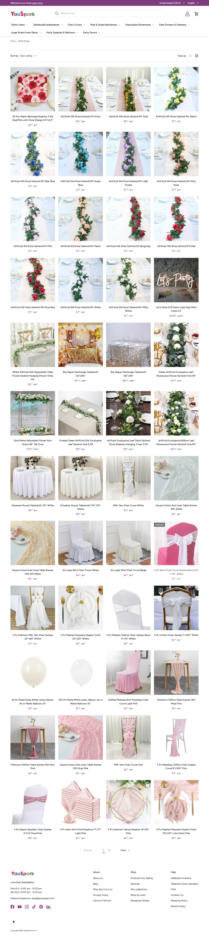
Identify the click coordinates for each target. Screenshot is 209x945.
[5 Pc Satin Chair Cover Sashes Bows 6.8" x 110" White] (176, 543)
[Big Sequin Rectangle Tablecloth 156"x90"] (128, 345)
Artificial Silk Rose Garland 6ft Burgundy (128, 246)
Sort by (14, 55)
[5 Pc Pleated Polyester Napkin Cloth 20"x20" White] (80, 608)
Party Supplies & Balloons (60, 32)
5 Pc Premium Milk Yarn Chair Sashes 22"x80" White (33, 637)
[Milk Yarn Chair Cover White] (128, 478)
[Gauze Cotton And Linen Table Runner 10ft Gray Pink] (80, 737)
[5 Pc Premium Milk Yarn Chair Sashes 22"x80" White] (32, 608)
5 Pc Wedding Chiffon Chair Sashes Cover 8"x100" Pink (176, 766)
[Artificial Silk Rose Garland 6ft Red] (176, 219)
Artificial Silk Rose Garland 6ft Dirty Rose (176, 183)
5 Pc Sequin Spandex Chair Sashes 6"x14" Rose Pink (32, 831)
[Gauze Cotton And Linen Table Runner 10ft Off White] (32, 543)
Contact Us (177, 895)
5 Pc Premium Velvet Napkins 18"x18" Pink (128, 831)
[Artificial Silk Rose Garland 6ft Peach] (80, 219)
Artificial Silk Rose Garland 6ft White (80, 307)
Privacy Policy (100, 895)
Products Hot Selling (142, 878)
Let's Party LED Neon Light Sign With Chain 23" (176, 309)
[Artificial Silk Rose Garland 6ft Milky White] (128, 280)
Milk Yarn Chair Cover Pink (128, 764)
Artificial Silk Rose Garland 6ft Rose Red (33, 307)
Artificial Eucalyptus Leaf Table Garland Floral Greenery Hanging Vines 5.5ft (128, 442)
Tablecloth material (181, 878)
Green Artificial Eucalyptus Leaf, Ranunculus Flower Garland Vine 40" (176, 374)
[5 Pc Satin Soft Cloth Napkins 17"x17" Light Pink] (80, 802)
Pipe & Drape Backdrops (103, 24)
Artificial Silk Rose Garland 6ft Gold (128, 116)
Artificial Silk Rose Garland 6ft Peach (80, 246)
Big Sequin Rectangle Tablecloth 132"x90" (80, 374)
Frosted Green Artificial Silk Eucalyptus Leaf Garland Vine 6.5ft (80, 442)
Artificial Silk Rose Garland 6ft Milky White (128, 309)
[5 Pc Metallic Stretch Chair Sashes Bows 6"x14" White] (128, 608)
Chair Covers (75, 24)
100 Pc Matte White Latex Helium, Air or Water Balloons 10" (80, 701)
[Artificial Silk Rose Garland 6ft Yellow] (176, 89)
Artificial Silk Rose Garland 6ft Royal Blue (81, 183)
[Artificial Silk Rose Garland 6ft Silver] (80, 89)
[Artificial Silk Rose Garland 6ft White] (80, 280)
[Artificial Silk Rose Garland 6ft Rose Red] (32, 280)
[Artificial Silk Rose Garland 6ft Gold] (128, 89)
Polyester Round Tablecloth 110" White (33, 505)
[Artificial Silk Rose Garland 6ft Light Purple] (128, 154)
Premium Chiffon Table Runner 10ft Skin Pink (33, 766)
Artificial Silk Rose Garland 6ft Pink (33, 246)
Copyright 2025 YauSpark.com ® (23, 930)
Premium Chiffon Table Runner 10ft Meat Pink (176, 701)
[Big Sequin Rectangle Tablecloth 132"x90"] (80, 345)
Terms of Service (102, 900)
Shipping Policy (179, 900)
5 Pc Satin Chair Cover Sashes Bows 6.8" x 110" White (176, 572)
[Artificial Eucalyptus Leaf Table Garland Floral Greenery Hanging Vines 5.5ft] (128, 413)
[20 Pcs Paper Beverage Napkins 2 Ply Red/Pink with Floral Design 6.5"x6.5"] (32, 89)
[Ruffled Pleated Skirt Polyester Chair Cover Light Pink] (128, 672)
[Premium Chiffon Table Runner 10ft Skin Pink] (32, 737)
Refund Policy (178, 906)
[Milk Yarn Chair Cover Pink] (128, 737)
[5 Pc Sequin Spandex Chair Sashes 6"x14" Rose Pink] (32, 802)
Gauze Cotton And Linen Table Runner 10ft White (176, 507)
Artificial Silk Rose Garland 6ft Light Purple (128, 183)
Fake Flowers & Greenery (172, 24)
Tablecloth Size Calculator (185, 883)
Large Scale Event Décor (24, 32)
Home (12, 41)
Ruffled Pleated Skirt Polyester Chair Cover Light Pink (128, 701)
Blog (95, 883)
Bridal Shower (24, 41)
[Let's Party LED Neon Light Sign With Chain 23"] (176, 280)
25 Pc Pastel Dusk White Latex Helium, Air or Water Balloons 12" (33, 701)
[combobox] (108, 13)
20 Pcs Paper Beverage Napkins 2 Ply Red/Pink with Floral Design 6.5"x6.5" (32, 118)
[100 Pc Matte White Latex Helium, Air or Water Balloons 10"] (80, 672)
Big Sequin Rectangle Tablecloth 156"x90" (128, 374)
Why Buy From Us (103, 889)
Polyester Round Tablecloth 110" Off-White (80, 507)
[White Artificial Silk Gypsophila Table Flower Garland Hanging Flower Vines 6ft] (32, 345)
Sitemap (135, 883)
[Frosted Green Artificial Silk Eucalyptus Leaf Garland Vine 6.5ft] (80, 413)
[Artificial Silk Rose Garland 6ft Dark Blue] (32, 154)
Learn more (37, 3)
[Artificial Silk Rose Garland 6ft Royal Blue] (80, 154)
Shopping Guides (140, 900)
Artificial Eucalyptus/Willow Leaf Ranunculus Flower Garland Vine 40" (176, 442)
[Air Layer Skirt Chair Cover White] (80, 543)
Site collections (139, 889)
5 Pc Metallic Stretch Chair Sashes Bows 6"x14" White (128, 637)
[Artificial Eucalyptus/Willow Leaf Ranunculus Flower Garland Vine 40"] (176, 413)
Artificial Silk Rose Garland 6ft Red (176, 246)
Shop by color (138, 895)
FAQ (173, 889)
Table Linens (18, 24)
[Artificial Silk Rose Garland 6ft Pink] (32, 219)
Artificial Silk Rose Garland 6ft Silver (80, 116)
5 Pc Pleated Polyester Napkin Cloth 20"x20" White (81, 637)
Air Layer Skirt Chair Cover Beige (128, 570)
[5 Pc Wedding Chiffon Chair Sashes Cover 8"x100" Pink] (176, 737)
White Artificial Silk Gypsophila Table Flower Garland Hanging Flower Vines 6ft (32, 376)
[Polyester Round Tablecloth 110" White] (32, 478)
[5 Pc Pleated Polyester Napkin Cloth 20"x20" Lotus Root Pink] (176, 802)
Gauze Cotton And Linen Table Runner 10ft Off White (32, 572)
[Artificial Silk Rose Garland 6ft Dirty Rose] (176, 154)
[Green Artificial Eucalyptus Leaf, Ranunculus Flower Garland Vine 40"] (176, 345)
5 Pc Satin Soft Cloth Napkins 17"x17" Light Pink (80, 831)
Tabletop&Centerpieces (46, 24)
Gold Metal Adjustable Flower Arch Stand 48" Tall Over (33, 442)
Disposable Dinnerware (138, 24)
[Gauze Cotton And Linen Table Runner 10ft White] (176, 478)
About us (98, 878)
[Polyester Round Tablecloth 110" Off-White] (80, 478)
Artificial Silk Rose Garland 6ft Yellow (176, 116)
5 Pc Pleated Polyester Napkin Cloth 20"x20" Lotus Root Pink (176, 831)
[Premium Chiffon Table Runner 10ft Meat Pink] (176, 672)
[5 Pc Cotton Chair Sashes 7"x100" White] (176, 608)
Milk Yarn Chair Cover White (128, 505)
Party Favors (90, 32)
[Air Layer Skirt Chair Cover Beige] (128, 543)
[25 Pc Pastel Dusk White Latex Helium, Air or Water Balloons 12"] (32, 672)
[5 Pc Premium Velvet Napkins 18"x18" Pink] (128, 802)
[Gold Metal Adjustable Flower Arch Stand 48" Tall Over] (32, 413)
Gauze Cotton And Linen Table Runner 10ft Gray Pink (80, 766)
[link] (86, 850)
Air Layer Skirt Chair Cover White (81, 570)
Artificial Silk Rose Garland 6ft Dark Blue (33, 181)
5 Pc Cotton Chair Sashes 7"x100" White (176, 635)
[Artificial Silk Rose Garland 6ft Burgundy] (128, 219)
